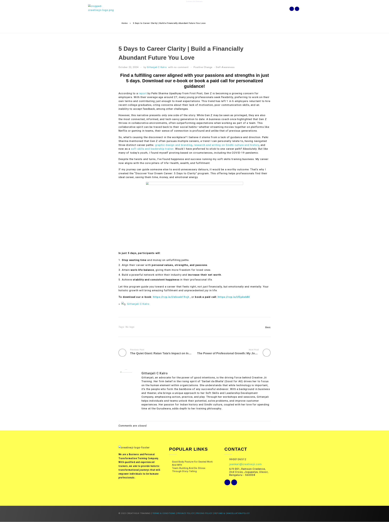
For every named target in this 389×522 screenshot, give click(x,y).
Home (125, 23)
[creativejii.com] (101, 8)
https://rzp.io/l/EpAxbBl (234, 296)
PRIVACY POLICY (185, 513)
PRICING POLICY (204, 513)
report (143, 93)
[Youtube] (297, 9)
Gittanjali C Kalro (157, 67)
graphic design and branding (173, 144)
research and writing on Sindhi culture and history (226, 144)
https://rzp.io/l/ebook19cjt (171, 296)
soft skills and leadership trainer (152, 148)
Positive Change (203, 67)
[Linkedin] (291, 9)
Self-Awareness (225, 67)
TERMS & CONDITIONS (164, 513)
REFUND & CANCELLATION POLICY (232, 513)
